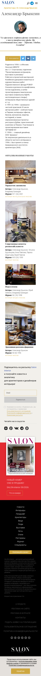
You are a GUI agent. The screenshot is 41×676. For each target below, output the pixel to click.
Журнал (20, 541)
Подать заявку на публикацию (20, 622)
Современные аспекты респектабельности (15, 245)
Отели (20, 534)
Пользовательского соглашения (18, 411)
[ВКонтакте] (28, 58)
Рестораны (20, 538)
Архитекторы (10, 8)
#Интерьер (8, 196)
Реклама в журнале (20, 613)
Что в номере (15, 493)
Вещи (20, 521)
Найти (28, 3)
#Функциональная (19, 196)
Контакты (20, 618)
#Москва (29, 196)
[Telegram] (33, 58)
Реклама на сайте (20, 609)
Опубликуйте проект (20, 552)
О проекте (21, 604)
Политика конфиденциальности (21, 631)
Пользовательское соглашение (20, 627)
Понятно (20, 671)
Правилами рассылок (15, 415)
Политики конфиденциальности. (21, 665)
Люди (20, 524)
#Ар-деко (16, 297)
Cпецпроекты (20, 545)
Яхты (20, 531)
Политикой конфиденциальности (19, 413)
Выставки (20, 528)
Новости (20, 507)
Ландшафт (20, 514)
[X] (23, 58)
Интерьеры (20, 510)
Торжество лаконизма (15, 185)
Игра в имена (11, 286)
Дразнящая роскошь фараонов (19, 347)
